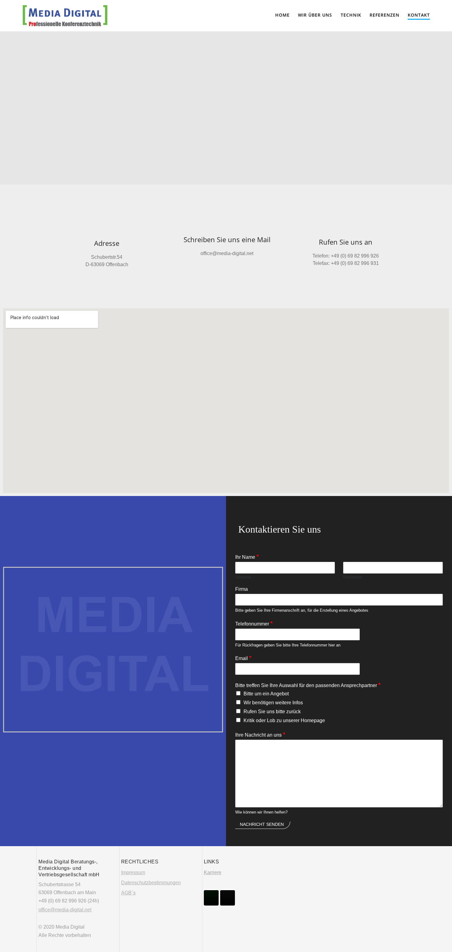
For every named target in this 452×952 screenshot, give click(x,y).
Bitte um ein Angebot (266, 693)
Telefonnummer (254, 623)
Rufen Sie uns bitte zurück (272, 711)
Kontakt (419, 15)
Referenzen (384, 15)
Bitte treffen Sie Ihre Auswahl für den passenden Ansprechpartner (308, 685)
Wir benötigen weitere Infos (273, 702)
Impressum (133, 872)
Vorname (243, 577)
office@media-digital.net (64, 909)
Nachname (352, 577)
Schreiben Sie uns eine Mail (227, 239)
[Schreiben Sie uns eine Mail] (227, 226)
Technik (351, 15)
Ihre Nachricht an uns (260, 734)
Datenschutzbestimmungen (151, 882)
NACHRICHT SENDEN (262, 824)
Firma (241, 589)
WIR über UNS (315, 15)
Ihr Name (247, 556)
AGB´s (128, 892)
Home (282, 15)
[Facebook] (211, 898)
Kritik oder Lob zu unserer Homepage (284, 720)
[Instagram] (227, 898)
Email (243, 657)
